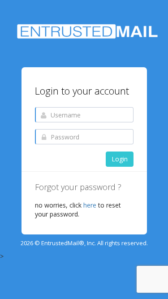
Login (120, 159)
